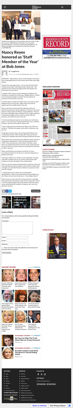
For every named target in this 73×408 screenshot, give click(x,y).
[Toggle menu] (5, 7)
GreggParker (15, 71)
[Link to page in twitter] (10, 191)
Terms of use (24, 383)
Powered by (31, 335)
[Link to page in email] (3, 191)
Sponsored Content (10, 390)
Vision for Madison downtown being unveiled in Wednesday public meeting (56, 152)
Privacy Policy (41, 384)
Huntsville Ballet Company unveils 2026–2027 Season (56, 167)
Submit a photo (24, 388)
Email (4, 240)
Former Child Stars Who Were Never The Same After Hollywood (7, 285)
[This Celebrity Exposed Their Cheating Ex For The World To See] (34, 317)
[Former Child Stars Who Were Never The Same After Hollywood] (8, 275)
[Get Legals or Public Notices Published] (56, 58)
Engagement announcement (27, 395)
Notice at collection (39, 406)
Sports (7, 378)
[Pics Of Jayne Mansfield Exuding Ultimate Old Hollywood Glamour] (21, 317)
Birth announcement (25, 390)
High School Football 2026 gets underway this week (55, 160)
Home (7, 374)
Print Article (35, 191)
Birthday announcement (26, 392)
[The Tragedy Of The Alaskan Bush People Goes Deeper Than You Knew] (8, 296)
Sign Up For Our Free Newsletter (28, 400)
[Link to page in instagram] (44, 374)
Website (4, 244)
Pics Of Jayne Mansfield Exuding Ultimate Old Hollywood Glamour (21, 326)
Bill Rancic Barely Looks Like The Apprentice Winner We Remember (34, 285)
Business (8, 388)
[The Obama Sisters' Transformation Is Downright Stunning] (34, 296)
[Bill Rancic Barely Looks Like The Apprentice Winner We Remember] (34, 275)
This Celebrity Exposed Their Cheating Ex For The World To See (34, 326)
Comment (5, 221)
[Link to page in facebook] (6, 191)
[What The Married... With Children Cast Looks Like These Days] (21, 296)
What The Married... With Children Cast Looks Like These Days (21, 306)
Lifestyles (8, 383)
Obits (7, 385)
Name (4, 237)
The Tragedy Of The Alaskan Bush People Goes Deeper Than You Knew (8, 306)
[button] (62, 7)
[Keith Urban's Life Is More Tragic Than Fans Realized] (21, 275)
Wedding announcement (26, 397)
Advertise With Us (25, 378)
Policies (23, 381)
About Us (23, 374)
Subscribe (23, 376)
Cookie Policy (51, 384)
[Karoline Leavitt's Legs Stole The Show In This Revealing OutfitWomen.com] (7, 353)
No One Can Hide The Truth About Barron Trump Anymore (27, 340)
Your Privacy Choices (58, 406)
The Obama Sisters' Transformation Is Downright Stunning (34, 305)
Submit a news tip (25, 385)
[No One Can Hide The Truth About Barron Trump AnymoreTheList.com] (7, 340)
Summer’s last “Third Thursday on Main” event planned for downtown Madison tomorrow (55, 163)
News (7, 376)
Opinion (7, 381)
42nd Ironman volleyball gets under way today (20, 201)
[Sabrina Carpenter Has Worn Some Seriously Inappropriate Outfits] (8, 317)
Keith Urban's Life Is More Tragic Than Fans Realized (21, 284)
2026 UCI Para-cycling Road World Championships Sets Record (52, 156)
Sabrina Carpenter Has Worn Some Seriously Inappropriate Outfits (7, 327)
